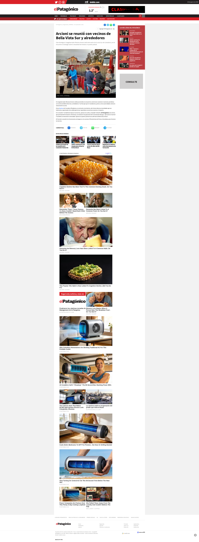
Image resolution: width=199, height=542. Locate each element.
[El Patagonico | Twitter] (56, 2)
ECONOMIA (132, 47)
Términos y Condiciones (105, 527)
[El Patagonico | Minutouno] (87, 2)
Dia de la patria (103, 517)
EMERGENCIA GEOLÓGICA (123, 517)
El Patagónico (59, 24)
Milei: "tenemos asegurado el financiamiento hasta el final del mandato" (136, 51)
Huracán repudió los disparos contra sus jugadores (135, 59)
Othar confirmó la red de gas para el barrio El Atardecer (78, 146)
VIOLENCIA (132, 56)
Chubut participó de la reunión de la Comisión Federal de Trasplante (62, 147)
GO (97, 517)
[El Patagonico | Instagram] (63, 2)
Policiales (73, 16)
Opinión (80, 527)
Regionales (64, 16)
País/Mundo (82, 16)
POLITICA (81, 19)
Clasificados (120, 16)
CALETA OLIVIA (111, 19)
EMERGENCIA (132, 63)
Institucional (136, 527)
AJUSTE (89, 19)
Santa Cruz (100, 16)
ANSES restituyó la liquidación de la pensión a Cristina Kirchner (135, 42)
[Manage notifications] (195, 535)
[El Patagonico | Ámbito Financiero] (95, 2)
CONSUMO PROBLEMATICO (61, 517)
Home (56, 16)
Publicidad (136, 525)
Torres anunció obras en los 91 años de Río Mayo (93, 146)
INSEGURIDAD (73, 19)
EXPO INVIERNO (112, 517)
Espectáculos (110, 16)
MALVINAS (102, 19)
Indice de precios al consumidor (77, 517)
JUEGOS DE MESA (135, 517)
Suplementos (136, 524)
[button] (114, 66)
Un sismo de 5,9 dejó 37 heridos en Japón (136, 65)
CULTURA (95, 19)
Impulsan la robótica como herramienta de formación (109, 146)
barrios (61, 108)
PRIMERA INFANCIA (91, 517)
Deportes (91, 16)
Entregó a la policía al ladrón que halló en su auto (136, 34)
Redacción (126, 527)
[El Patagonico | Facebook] (59, 2)
